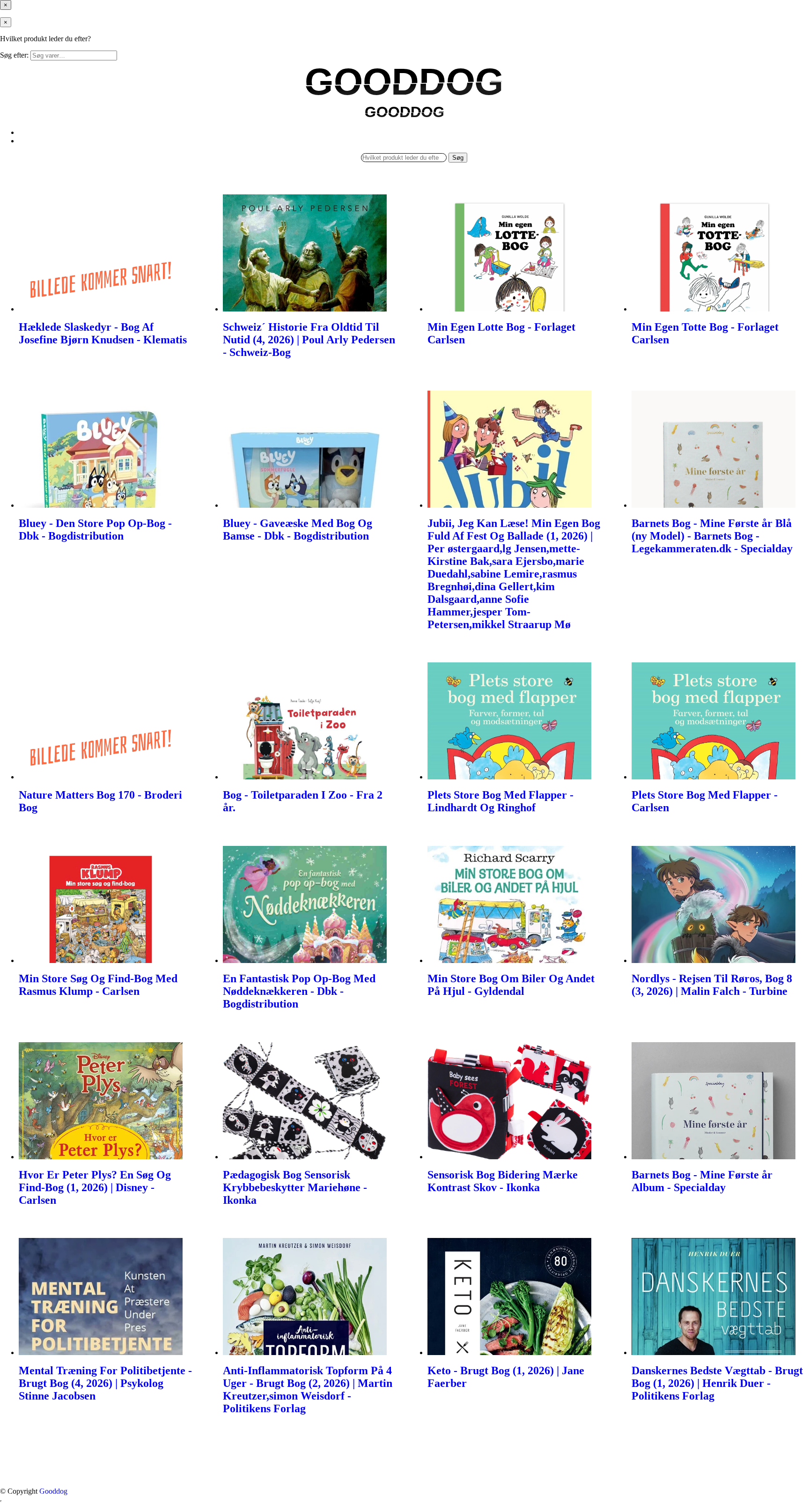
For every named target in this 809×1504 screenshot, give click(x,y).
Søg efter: (14, 55)
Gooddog (53, 1491)
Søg (457, 157)
